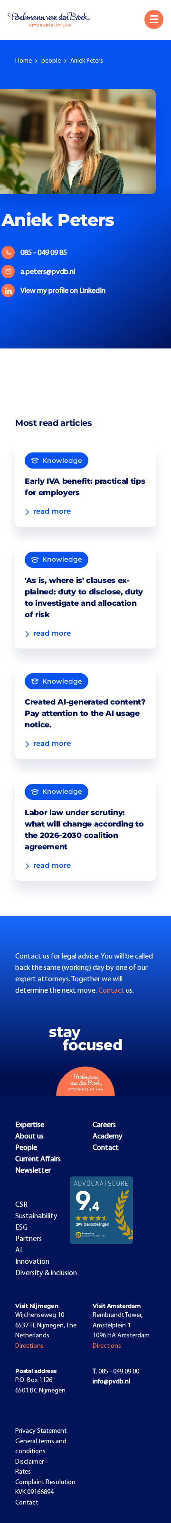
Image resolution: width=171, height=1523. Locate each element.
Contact (112, 991)
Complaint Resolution (45, 1482)
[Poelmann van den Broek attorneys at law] (52, 19)
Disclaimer (29, 1462)
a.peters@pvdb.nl (47, 272)
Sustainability (36, 1216)
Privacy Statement (40, 1431)
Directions (29, 1346)
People (26, 1148)
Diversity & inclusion (46, 1273)
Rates (23, 1472)
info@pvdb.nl (111, 1381)
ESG (21, 1228)
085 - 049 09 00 (116, 1371)
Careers (104, 1125)
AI (18, 1250)
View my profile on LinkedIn (62, 291)
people (51, 61)
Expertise (29, 1125)
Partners (28, 1239)
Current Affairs (38, 1159)
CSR (21, 1205)
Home (23, 61)
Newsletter (33, 1171)
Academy (108, 1136)
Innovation (32, 1262)
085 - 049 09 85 (43, 253)
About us (29, 1136)
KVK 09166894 (34, 1492)
